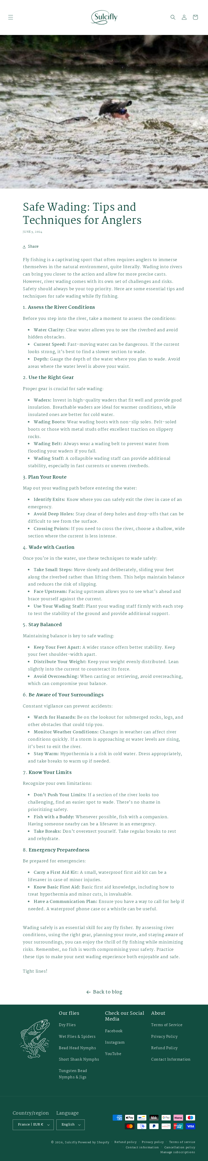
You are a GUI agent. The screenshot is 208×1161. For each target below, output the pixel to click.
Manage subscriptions (177, 1152)
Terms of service (182, 1142)
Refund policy (125, 1142)
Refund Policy (164, 1048)
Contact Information (170, 1060)
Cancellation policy (179, 1147)
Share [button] (33, 247)
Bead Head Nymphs (77, 1048)
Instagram (115, 1043)
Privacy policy (153, 1142)
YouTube (113, 1054)
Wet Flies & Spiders (77, 1037)
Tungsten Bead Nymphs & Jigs (73, 1074)
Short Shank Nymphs (79, 1060)
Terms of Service (167, 1025)
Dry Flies (67, 1025)
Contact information (142, 1147)
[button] (10, 17)
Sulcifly (71, 1142)
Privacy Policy (164, 1037)
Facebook (114, 1031)
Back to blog (107, 992)
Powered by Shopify (93, 1142)
